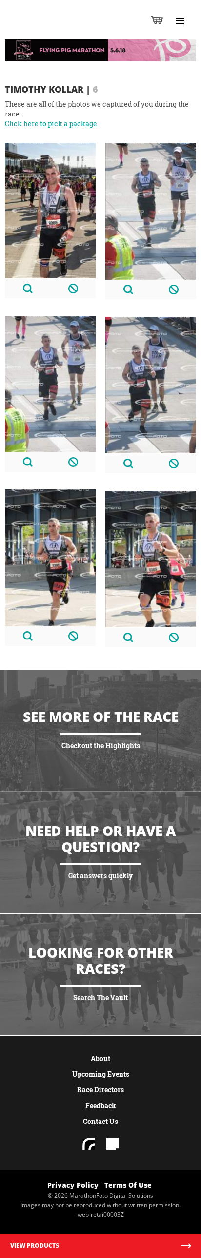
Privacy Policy (73, 1185)
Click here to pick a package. (52, 123)
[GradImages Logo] (55, 30)
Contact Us (100, 1121)
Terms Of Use (128, 1185)
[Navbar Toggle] (179, 21)
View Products (34, 1245)
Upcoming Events (100, 1074)
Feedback (100, 1105)
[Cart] (157, 19)
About (100, 1058)
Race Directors (100, 1089)
